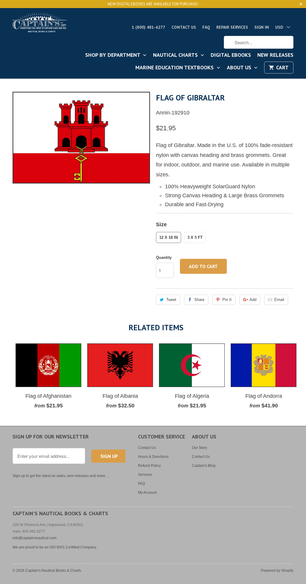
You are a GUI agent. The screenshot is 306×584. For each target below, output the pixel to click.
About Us (240, 68)
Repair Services (232, 27)
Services (145, 475)
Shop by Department (113, 55)
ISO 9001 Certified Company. (73, 547)
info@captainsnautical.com (34, 538)
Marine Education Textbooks (175, 68)
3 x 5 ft (195, 237)
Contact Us (184, 27)
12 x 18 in (168, 237)
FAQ (206, 27)
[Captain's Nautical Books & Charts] (39, 24)
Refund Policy (149, 466)
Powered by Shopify (277, 570)
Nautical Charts (176, 55)
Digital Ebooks (231, 55)
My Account (147, 492)
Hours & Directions (153, 457)
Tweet (171, 299)
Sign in (261, 27)
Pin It (227, 299)
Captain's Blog (203, 466)
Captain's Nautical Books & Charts (53, 570)
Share (199, 299)
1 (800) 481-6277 (148, 27)
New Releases (275, 55)
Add (253, 299)
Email (279, 299)
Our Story (199, 448)
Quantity (164, 257)
